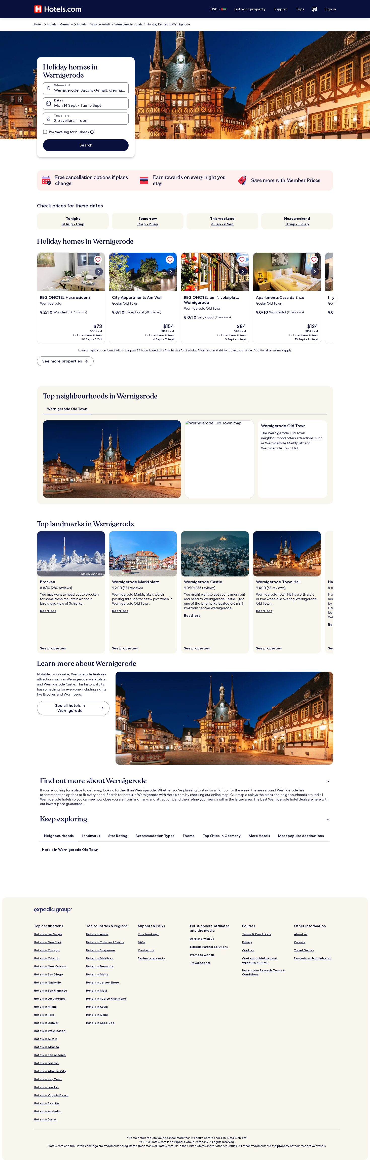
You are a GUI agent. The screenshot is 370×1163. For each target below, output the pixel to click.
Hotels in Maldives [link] (99, 958)
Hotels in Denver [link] (46, 1023)
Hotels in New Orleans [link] (50, 966)
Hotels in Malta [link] (97, 974)
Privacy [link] (247, 942)
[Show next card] (333, 298)
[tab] (67, 408)
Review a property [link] (151, 958)
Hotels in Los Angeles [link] (49, 998)
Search (86, 145)
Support (281, 9)
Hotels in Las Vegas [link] (48, 934)
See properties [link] (53, 648)
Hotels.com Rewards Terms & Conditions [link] (263, 972)
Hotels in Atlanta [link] (46, 1047)
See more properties (62, 361)
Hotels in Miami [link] (45, 1006)
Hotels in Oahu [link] (97, 1014)
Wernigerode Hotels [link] (128, 24)
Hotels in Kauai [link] (97, 1006)
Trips (300, 9)
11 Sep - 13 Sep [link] (297, 224)
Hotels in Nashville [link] (47, 982)
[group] (292, 439)
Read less (48, 611)
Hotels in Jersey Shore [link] (102, 982)
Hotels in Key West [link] (48, 1079)
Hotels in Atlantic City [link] (50, 1071)
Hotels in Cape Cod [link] (100, 1023)
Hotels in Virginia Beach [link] (51, 1095)
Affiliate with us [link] (202, 938)
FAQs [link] (141, 942)
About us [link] (300, 934)
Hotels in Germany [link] (60, 24)
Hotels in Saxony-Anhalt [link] (93, 24)
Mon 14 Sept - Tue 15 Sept (77, 105)
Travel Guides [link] (304, 950)
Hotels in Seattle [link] (46, 1103)
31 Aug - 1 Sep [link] (73, 224)
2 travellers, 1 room (71, 120)
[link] (98, 260)
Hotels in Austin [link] (45, 1039)
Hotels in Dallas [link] (45, 1119)
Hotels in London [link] (46, 1087)
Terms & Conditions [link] (256, 934)
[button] (185, 781)
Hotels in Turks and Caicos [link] (105, 942)
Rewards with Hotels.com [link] (312, 958)
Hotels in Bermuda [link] (99, 966)
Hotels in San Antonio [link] (50, 1055)
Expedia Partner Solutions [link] (209, 947)
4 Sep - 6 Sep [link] (222, 224)
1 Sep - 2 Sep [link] (147, 224)
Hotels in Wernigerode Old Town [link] (70, 849)
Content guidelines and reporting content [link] (259, 960)
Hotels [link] (38, 24)
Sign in (330, 9)
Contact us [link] (146, 950)
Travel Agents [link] (200, 963)
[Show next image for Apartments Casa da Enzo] (315, 272)
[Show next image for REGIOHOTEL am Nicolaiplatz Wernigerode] (243, 272)
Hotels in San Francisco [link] (50, 990)
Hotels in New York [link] (47, 942)
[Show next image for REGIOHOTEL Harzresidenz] (99, 272)
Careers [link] (299, 942)
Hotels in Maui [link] (96, 990)
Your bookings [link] (148, 934)
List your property (250, 9)
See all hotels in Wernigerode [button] (70, 708)
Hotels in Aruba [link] (97, 934)
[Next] (175, 459)
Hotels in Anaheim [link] (47, 1111)
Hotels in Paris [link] (44, 1014)
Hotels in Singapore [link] (100, 950)
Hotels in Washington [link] (49, 1031)
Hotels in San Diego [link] (48, 974)
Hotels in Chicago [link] (47, 950)
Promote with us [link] (202, 955)
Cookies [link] (248, 950)
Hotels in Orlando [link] (47, 958)
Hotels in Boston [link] (46, 1063)
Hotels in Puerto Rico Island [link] (106, 998)
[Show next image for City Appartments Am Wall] (171, 272)
